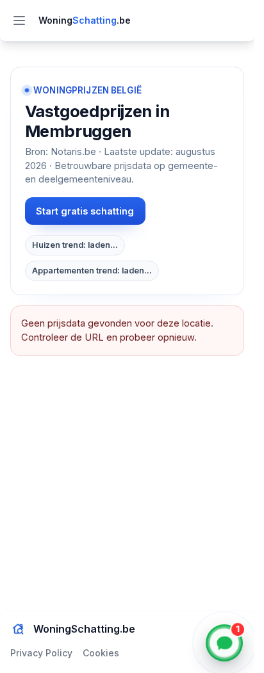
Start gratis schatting (85, 211)
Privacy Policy (41, 652)
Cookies (101, 652)
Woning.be (84, 20)
